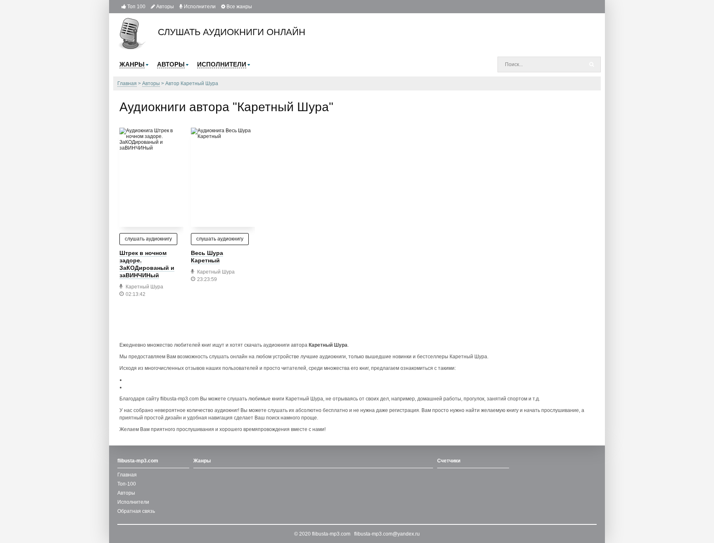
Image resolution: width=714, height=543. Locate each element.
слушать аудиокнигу (148, 239)
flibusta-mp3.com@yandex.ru (387, 534)
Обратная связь (136, 511)
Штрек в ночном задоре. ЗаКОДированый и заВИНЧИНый (146, 264)
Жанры (202, 461)
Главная (127, 475)
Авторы (164, 7)
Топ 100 (135, 7)
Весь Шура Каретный (207, 257)
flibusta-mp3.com (331, 534)
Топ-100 (126, 484)
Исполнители (199, 7)
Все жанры (238, 7)
